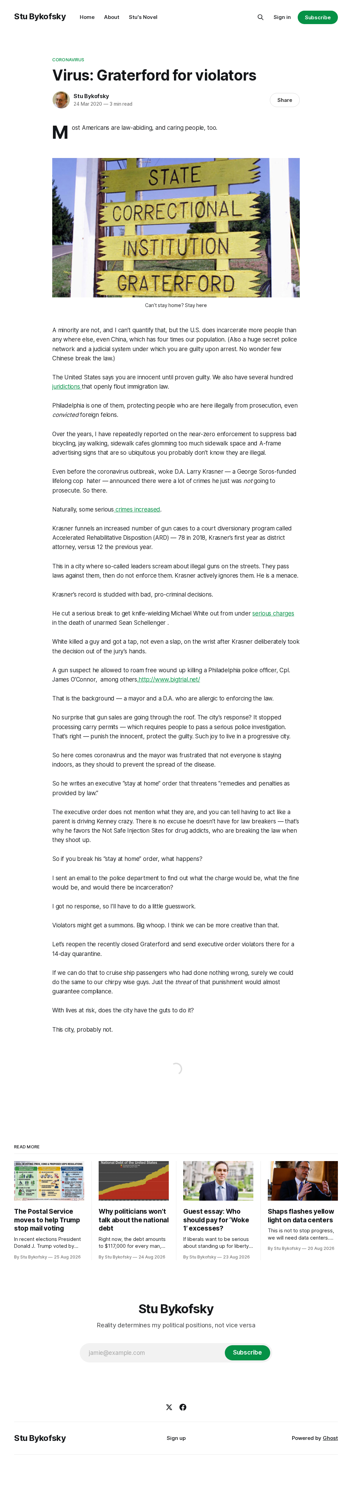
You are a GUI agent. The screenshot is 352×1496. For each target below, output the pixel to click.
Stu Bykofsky (40, 16)
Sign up (176, 1438)
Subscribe (318, 17)
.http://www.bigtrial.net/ (168, 679)
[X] (169, 1407)
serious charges (273, 613)
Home (87, 17)
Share (284, 100)
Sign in (282, 17)
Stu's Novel (143, 17)
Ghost (330, 1438)
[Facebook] (182, 1407)
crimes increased (137, 509)
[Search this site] (260, 17)
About (111, 17)
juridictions (67, 386)
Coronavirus (68, 59)
